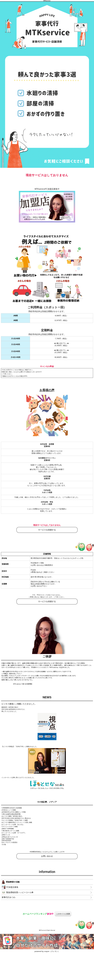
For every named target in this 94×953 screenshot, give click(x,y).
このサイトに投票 (63, 914)
